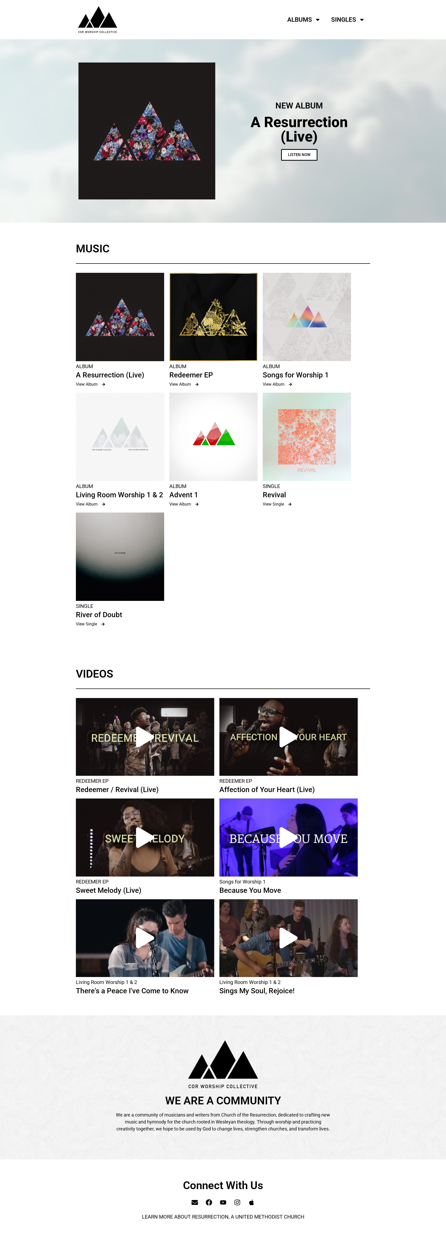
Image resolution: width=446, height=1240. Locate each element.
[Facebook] (208, 1202)
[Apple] (251, 1202)
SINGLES (343, 19)
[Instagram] (237, 1202)
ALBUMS (299, 19)
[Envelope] (194, 1202)
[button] (145, 737)
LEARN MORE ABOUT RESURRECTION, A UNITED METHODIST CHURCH (223, 1217)
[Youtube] (223, 1202)
